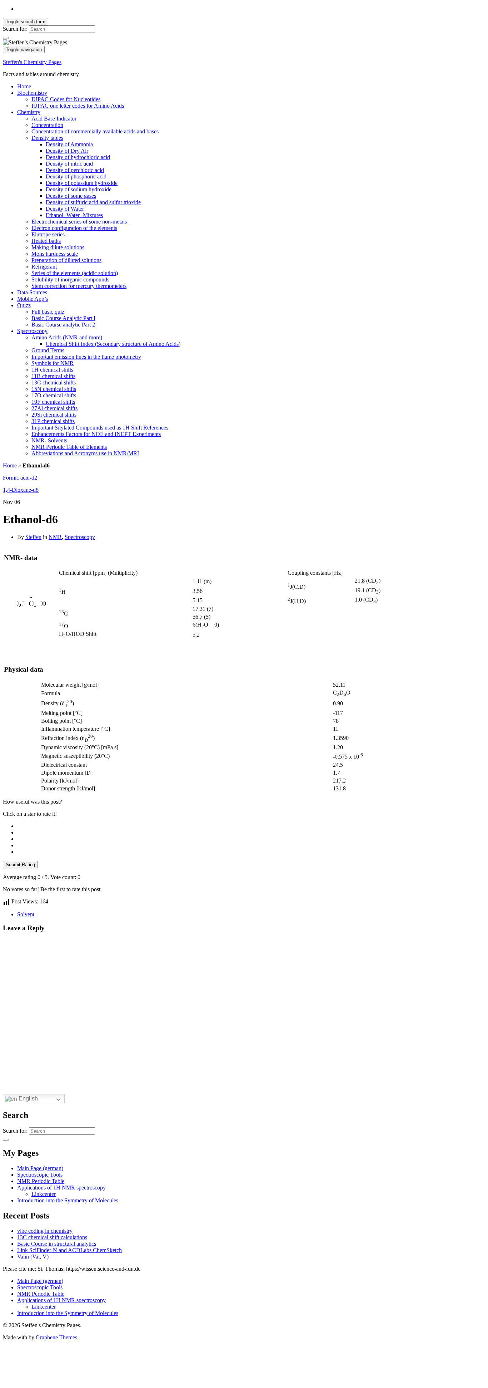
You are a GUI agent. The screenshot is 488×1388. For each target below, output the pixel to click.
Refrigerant (44, 267)
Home (24, 86)
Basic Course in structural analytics (56, 1244)
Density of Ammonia (69, 144)
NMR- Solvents (49, 440)
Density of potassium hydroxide (82, 183)
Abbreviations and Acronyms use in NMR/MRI (85, 453)
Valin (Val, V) (33, 1257)
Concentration (47, 125)
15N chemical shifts (53, 389)
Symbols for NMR (52, 363)
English (27, 1098)
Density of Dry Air (67, 151)
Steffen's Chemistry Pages (32, 62)
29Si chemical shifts (53, 415)
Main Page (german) (40, 1168)
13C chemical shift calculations (52, 1237)
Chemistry (28, 112)
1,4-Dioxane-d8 (21, 490)
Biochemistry (32, 93)
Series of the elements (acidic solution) (74, 273)
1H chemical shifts (52, 370)
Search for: (15, 29)
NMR (55, 537)
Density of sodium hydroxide (78, 189)
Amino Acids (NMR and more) (66, 337)
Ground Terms (47, 350)
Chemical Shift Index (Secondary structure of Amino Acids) (113, 344)
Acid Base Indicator (53, 119)
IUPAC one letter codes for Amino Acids (77, 106)
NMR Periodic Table (40, 1181)
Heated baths (46, 241)
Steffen (33, 537)
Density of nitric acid (69, 164)
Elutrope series (48, 234)
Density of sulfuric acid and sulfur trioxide (93, 202)
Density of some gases (71, 196)
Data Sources (32, 292)
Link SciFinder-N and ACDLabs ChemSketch (69, 1250)
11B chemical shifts (53, 376)
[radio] (251, 826)
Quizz (24, 305)
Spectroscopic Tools (40, 1175)
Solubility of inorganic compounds (70, 279)
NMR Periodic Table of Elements (69, 447)
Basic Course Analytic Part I (63, 318)
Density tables (47, 138)
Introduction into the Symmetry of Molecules (67, 1200)
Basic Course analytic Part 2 (63, 325)
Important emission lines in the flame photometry (86, 357)
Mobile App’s (32, 299)
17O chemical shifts (53, 395)
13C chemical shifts (53, 382)
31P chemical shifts (53, 421)
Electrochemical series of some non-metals (79, 222)
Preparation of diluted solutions (66, 260)
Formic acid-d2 (20, 478)
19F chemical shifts (53, 402)
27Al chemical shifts (54, 408)
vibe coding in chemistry (45, 1231)
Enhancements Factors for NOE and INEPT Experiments (96, 434)
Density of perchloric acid (75, 170)
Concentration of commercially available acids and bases (95, 131)
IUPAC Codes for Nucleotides (65, 99)
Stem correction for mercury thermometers (78, 286)
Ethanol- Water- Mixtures (74, 215)
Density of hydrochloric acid (78, 157)
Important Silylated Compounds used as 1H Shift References (99, 428)
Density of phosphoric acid (76, 176)
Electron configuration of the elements (74, 228)
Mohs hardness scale (54, 254)
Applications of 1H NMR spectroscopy (61, 1188)
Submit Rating (20, 864)
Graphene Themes (56, 1337)
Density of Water (65, 209)
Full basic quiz (47, 312)
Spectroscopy (32, 331)
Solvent (25, 914)
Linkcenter (43, 1194)
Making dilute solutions (57, 247)
